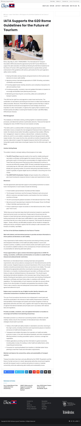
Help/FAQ (44, 406)
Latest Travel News (74, 1)
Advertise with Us (46, 403)
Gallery (58, 1)
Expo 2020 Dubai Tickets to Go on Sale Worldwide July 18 (44, 387)
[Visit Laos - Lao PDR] (8, 6)
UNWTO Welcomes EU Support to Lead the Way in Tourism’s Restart (26, 388)
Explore (52, 5)
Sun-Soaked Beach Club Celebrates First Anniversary (11, 387)
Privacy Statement (31, 408)
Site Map (52, 1)
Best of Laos (73, 5)
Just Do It (58, 5)
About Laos (45, 5)
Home (6, 14)
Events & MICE (65, 5)
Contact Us (65, 1)
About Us (29, 405)
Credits (43, 405)
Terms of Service (31, 406)
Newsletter (44, 401)
